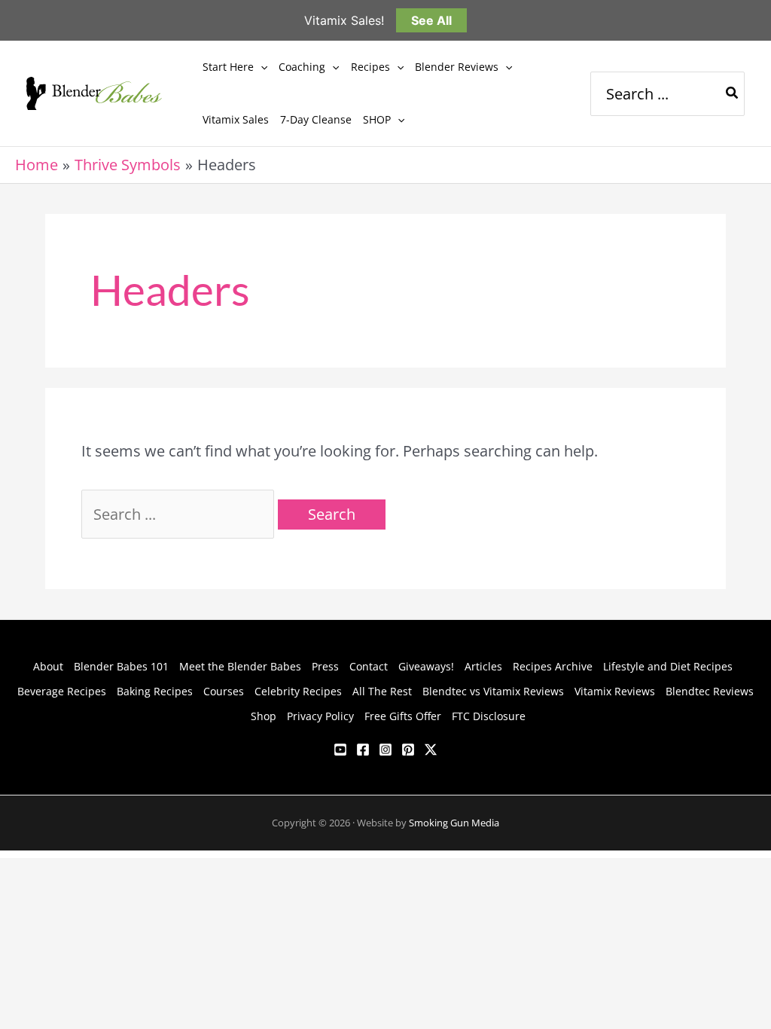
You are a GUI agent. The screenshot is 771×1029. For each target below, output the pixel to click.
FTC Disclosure (489, 716)
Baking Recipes (155, 691)
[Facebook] (363, 749)
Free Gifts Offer (402, 716)
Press (325, 666)
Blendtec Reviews (710, 691)
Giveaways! (426, 666)
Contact (368, 666)
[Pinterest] (408, 749)
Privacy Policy (320, 716)
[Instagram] (385, 749)
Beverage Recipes (61, 691)
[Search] (732, 93)
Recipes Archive (553, 666)
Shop (263, 716)
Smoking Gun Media (454, 822)
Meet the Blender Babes (240, 666)
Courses (223, 691)
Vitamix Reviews (614, 691)
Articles (483, 666)
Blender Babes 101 (121, 666)
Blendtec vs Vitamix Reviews (493, 691)
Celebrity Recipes (298, 691)
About (48, 666)
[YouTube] (340, 749)
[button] (260, 67)
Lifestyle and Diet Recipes (668, 666)
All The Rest (382, 691)
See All (431, 20)
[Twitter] (430, 749)
